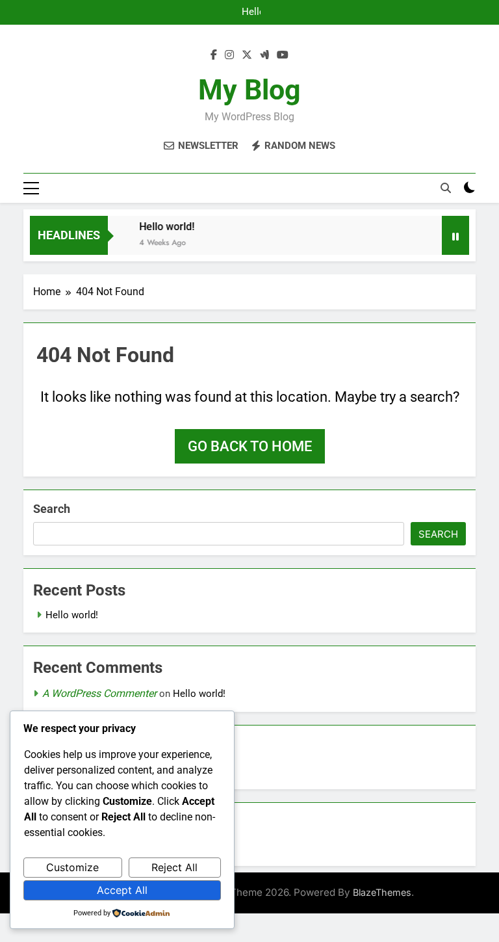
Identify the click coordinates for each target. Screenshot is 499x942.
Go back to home (250, 446)
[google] (264, 55)
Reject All (174, 867)
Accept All (122, 889)
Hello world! (251, 12)
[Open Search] (446, 188)
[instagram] (229, 55)
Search (51, 509)
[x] (247, 55)
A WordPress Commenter (99, 693)
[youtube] (282, 55)
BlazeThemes (382, 892)
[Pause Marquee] (455, 235)
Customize (72, 867)
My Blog (249, 89)
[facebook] (214, 55)
